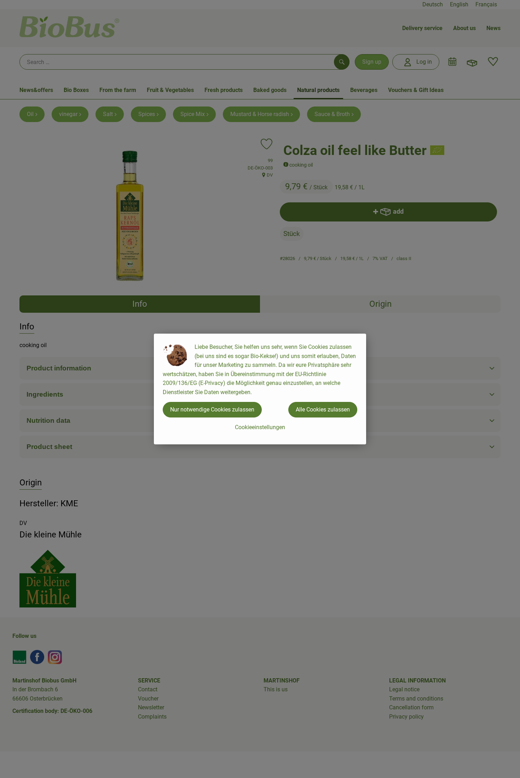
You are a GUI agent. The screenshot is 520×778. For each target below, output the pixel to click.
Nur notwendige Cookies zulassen (212, 409)
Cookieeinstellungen (260, 427)
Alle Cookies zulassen (323, 409)
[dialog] (260, 389)
